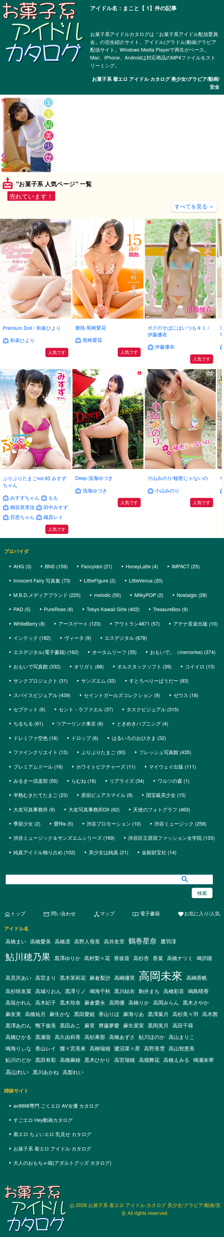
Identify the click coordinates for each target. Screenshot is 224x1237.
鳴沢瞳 (204, 957)
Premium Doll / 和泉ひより (32, 327)
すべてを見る (194, 206)
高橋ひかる (18, 1036)
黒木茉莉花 (73, 977)
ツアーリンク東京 (76, 723)
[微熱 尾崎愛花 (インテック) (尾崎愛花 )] (107, 317)
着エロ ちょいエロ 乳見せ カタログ (52, 1134)
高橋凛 (62, 941)
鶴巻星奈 (142, 940)
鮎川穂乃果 (28, 956)
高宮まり (45, 977)
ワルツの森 (170, 780)
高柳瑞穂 (100, 1048)
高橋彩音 (173, 990)
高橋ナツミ (180, 957)
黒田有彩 (45, 1059)
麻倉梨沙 (100, 977)
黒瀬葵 (43, 1036)
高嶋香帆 (196, 977)
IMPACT (181, 566)
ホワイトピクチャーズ (100, 766)
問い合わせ (59, 913)
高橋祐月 (35, 1013)
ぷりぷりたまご (98, 752)
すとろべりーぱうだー (153, 680)
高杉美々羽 (185, 1013)
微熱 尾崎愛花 (90, 327)
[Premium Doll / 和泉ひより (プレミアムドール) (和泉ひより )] (35, 317)
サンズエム (93, 680)
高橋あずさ (122, 1036)
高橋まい (15, 941)
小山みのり (167, 490)
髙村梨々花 (97, 957)
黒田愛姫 (84, 1013)
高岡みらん (166, 1002)
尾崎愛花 (92, 339)
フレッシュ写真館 (158, 752)
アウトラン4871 (132, 623)
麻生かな (59, 1013)
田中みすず (55, 507)
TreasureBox (167, 609)
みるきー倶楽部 (30, 780)
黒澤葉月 (158, 1013)
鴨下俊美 (45, 1025)
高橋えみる (176, 1059)
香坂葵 (121, 957)
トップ (14, 913)
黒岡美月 (158, 1025)
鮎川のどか (18, 1059)
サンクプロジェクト (35, 680)
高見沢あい (18, 977)
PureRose (55, 609)
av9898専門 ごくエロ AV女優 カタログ (56, 1105)
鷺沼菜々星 (127, 1048)
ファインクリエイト (35, 752)
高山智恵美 (181, 1048)
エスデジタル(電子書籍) (39, 652)
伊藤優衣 (165, 346)
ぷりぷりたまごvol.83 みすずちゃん (34, 481)
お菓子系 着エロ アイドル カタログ (52, 1148)
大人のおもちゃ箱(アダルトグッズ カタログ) (62, 1162)
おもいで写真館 (30, 666)
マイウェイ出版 (166, 766)
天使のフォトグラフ (155, 809)
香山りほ (109, 1013)
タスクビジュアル (146, 709)
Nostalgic (187, 594)
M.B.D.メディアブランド (40, 594)
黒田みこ (70, 1025)
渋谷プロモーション (109, 823)
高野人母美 (87, 941)
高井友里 (114, 941)
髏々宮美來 (73, 1048)
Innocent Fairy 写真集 (36, 580)
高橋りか (138, 1002)
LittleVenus (141, 580)
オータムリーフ (109, 652)
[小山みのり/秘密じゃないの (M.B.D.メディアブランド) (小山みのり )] (180, 467)
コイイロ (195, 666)
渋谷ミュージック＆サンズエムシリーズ (57, 837)
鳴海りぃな (18, 1048)
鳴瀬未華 (203, 1059)
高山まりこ (181, 1036)
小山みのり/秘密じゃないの (178, 477)
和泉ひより (22, 340)
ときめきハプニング (139, 723)
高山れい (17, 1072)
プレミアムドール (33, 766)
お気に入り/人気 (199, 913)
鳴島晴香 (198, 990)
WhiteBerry (25, 623)
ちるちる (23, 723)
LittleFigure (96, 580)
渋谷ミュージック (174, 823)
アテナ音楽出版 (190, 623)
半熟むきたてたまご (35, 794)
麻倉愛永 (94, 1002)
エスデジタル (119, 637)
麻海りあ (133, 1013)
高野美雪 (154, 1048)
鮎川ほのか (152, 1036)
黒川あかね (46, 1071)
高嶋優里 (124, 977)
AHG (18, 566)
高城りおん (48, 990)
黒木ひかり (97, 1059)
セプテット (25, 709)
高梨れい (73, 1071)
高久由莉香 (68, 1036)
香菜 (158, 957)
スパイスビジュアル (35, 695)
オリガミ (84, 666)
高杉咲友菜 (18, 990)
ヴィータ (74, 637)
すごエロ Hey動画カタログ (43, 1119)
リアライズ (122, 780)
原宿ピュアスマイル (103, 794)
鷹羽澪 (168, 941)
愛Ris (60, 823)
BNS (50, 566)
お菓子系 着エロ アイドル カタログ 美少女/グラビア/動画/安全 (156, 82)
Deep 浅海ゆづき (94, 477)
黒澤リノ (75, 990)
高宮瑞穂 (124, 1059)
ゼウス (180, 695)
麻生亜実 (133, 1025)
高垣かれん (18, 1002)
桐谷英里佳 (22, 507)
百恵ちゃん (22, 516)
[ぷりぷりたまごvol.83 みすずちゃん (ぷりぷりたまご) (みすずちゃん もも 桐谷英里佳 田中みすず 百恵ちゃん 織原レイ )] (35, 467)
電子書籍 (146, 913)
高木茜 (210, 1013)
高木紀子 (45, 1002)
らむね (78, 780)
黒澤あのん (18, 1025)
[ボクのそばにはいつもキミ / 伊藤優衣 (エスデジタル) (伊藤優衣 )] (180, 317)
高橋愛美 (40, 941)
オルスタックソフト (139, 666)
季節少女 (23, 823)
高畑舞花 (149, 1059)
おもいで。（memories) (176, 652)
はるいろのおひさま (134, 737)
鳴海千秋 (100, 990)
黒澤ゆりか (67, 957)
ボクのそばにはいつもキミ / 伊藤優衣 (178, 331)
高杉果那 (94, 1036)
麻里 (89, 1025)
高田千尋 (182, 1025)
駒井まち (149, 990)
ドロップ (81, 737)
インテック (25, 637)
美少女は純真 (103, 852)
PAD (18, 609)
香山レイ (45, 1048)
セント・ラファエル (81, 709)
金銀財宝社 (154, 852)
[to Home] (43, 62)
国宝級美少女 (161, 794)
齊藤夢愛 (109, 1025)
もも (53, 497)
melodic (102, 594)
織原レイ (53, 516)
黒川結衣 (124, 990)
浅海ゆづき (94, 490)
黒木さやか (196, 1002)
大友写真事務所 (30, 809)
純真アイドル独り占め (38, 852)
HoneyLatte (138, 566)
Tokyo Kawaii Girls (107, 609)
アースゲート (73, 623)
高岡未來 (160, 975)
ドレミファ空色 (30, 737)
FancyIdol (91, 566)
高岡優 (117, 1002)
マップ (104, 913)
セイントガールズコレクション (118, 695)
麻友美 (13, 1013)
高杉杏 (141, 957)
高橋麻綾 (70, 1059)
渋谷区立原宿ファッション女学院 (165, 837)
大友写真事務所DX (89, 809)
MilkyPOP (145, 594)
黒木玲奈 (70, 1002)
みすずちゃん (25, 497)
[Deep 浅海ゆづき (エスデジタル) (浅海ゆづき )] (107, 467)
